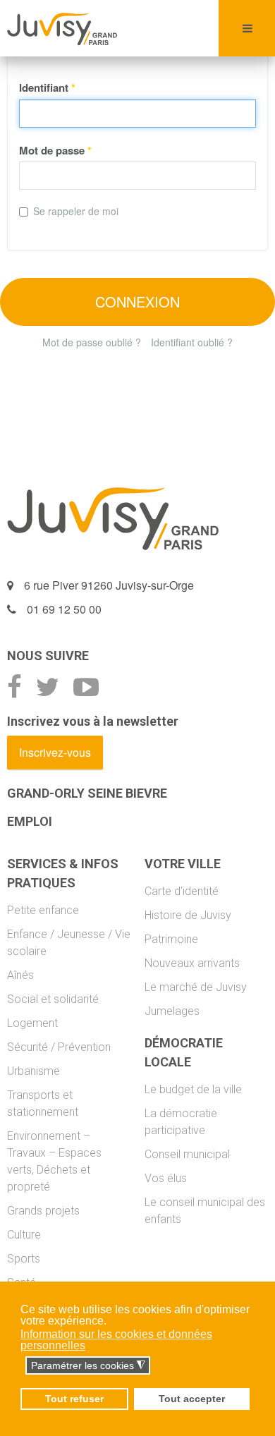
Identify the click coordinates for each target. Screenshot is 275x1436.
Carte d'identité (182, 891)
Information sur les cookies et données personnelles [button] (116, 1339)
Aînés (20, 975)
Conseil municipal (187, 1154)
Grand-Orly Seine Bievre (87, 793)
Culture (24, 1234)
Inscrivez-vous (55, 752)
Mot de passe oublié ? (91, 342)
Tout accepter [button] (192, 1398)
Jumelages (172, 1011)
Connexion (137, 301)
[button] (21, 1366)
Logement (32, 1023)
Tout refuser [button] (74, 1398)
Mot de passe (55, 150)
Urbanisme (33, 1071)
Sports (23, 1258)
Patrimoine (171, 939)
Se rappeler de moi (75, 211)
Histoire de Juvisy (188, 915)
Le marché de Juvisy (196, 987)
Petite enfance (43, 910)
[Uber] (62, 28)
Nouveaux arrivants (192, 963)
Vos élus (166, 1178)
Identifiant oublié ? (192, 342)
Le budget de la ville (193, 1089)
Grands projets (43, 1210)
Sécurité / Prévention (59, 1047)
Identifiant (47, 87)
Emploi (29, 821)
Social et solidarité (53, 999)
